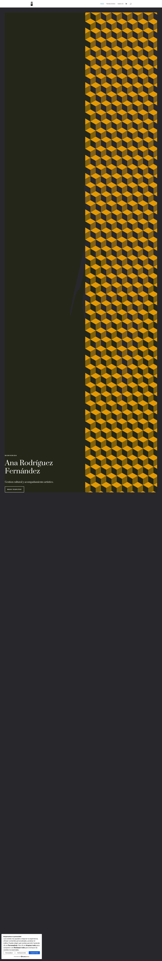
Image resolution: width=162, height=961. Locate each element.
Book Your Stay (14, 489)
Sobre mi (120, 4)
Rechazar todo (21, 953)
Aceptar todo (34, 953)
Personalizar (9, 953)
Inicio (102, 4)
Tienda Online (110, 4)
